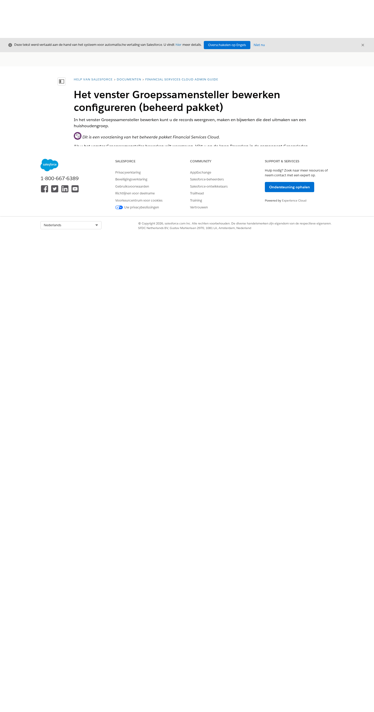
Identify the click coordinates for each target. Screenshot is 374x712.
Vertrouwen (199, 207)
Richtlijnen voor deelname (135, 193)
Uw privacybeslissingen (141, 207)
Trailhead (197, 193)
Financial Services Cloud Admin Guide (181, 79)
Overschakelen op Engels (227, 45)
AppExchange (200, 172)
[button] (71, 225)
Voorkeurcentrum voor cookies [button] (139, 200)
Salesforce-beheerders (207, 179)
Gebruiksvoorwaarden (132, 186)
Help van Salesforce (93, 79)
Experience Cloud (294, 200)
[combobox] (71, 225)
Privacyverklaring (128, 172)
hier (178, 44)
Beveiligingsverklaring (131, 179)
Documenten (129, 79)
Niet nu (259, 45)
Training (196, 200)
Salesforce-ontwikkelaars (209, 186)
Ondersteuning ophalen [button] (289, 187)
